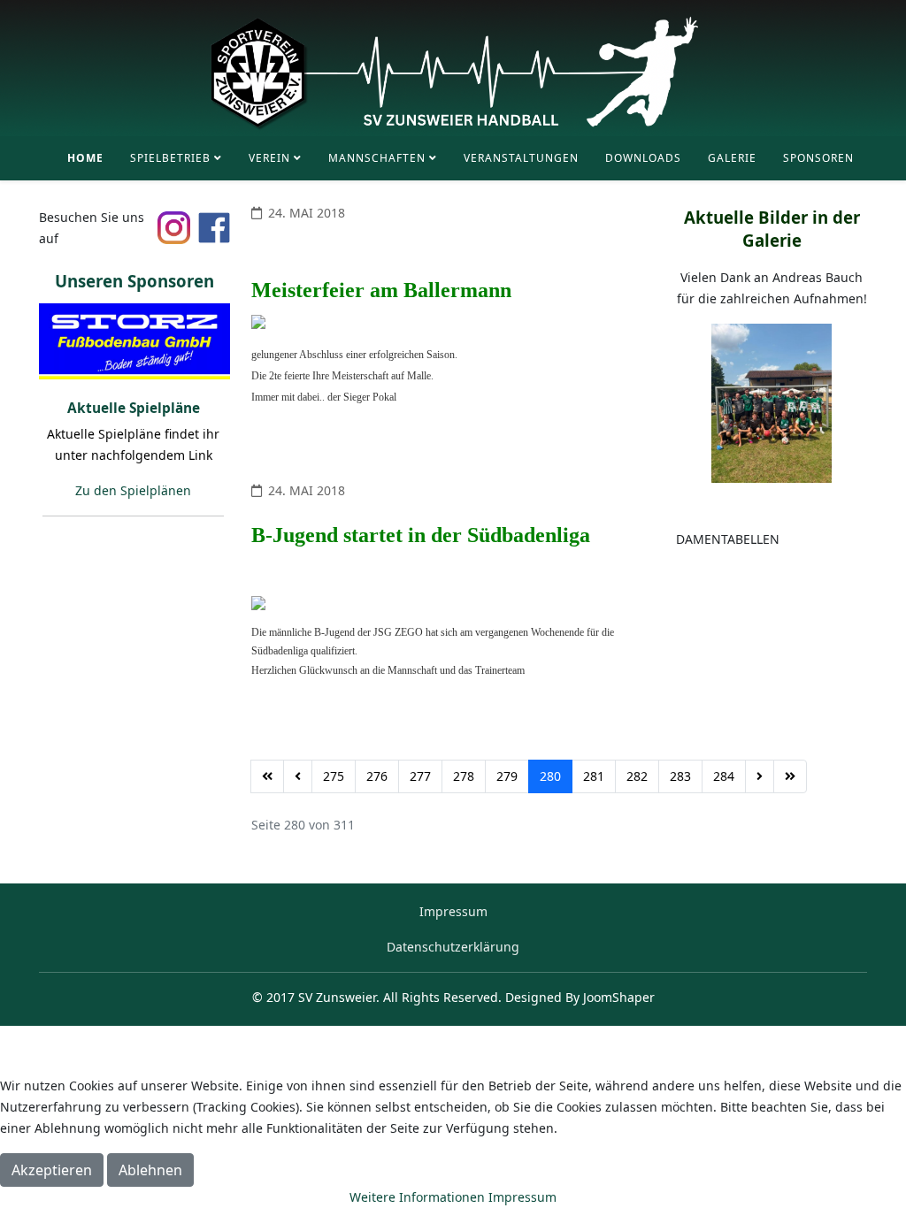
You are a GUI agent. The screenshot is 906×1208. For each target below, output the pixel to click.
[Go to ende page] (790, 776)
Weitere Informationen (417, 1197)
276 (377, 776)
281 (593, 776)
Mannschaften (377, 157)
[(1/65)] (771, 402)
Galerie (732, 157)
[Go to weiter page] (759, 776)
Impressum (453, 911)
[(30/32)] (134, 340)
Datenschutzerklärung (453, 946)
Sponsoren (818, 157)
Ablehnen (150, 1170)
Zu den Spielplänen (133, 490)
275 (333, 776)
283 (680, 776)
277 (420, 776)
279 (507, 776)
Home (85, 157)
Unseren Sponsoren (134, 281)
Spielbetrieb (170, 157)
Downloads (643, 157)
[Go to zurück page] (297, 776)
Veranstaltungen (521, 157)
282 (637, 776)
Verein (269, 157)
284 (723, 776)
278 (463, 776)
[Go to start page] (267, 776)
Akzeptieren (52, 1170)
